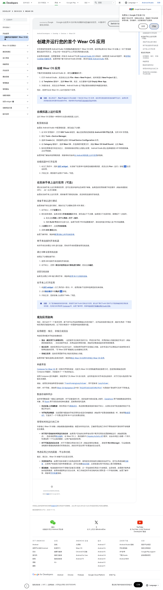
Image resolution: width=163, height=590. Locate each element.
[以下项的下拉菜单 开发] (61, 2)
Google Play (71, 3)
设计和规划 (42, 3)
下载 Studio (124, 555)
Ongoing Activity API (95, 436)
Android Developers (43, 33)
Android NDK (124, 559)
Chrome (70, 575)
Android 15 (101, 552)
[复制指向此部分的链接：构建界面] (48, 364)
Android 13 (101, 559)
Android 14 (102, 555)
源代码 (34, 555)
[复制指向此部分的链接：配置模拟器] (50, 123)
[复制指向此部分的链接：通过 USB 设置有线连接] (60, 252)
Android (35, 545)
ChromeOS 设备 (81, 552)
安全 (34, 552)
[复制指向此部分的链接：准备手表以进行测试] (59, 201)
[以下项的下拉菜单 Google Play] (79, 2)
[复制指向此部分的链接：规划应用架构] (55, 317)
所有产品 (112, 575)
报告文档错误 (146, 548)
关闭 (143, 26)
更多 (86, 3)
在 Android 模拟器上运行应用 (85, 155)
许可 (44, 585)
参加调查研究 (146, 555)
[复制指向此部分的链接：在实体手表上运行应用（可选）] (76, 182)
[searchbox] (15, 19)
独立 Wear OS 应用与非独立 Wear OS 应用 (87, 358)
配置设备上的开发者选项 (64, 234)
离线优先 (73, 406)
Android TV (80, 559)
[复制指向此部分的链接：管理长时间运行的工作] (61, 422)
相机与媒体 (58, 555)
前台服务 (59, 436)
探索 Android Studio (96, 59)
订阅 (138, 585)
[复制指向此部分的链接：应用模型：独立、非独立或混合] (70, 331)
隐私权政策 (58, 559)
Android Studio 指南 (127, 545)
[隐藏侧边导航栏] (27, 586)
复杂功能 (85, 464)
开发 (56, 3)
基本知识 (26, 3)
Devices (18, 11)
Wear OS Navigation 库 (66, 388)
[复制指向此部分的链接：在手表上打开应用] (57, 282)
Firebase (81, 575)
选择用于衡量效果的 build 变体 (99, 306)
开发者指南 (123, 548)
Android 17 (101, 545)
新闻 (34, 559)
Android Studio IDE (87, 56)
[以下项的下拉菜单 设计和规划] (49, 2)
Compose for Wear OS (46, 369)
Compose (66, 306)
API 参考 (122, 552)
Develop (7, 11)
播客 (34, 566)
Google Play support (148, 552)
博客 (34, 562)
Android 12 (101, 562)
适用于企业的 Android (40, 548)
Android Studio (148, 3)
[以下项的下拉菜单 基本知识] (32, 2)
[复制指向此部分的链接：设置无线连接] (51, 271)
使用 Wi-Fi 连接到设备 (78, 276)
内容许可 (54, 506)
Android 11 (101, 566)
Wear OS (29, 11)
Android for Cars (82, 555)
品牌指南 (51, 585)
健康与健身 (58, 552)
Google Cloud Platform (96, 575)
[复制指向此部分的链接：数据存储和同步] (55, 394)
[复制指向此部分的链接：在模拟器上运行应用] (63, 112)
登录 (48, 494)
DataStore (108, 399)
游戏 (55, 545)
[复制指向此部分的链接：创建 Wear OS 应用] (62, 68)
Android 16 (102, 548)
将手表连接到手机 (85, 101)
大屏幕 (78, 545)
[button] (13, 33)
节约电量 (53, 473)
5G (55, 562)
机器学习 (57, 548)
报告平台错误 (146, 545)
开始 (154, 26)
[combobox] (105, 3)
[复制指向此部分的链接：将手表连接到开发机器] (61, 241)
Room (47, 402)
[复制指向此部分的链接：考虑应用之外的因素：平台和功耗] (72, 452)
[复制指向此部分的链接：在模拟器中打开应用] (59, 162)
